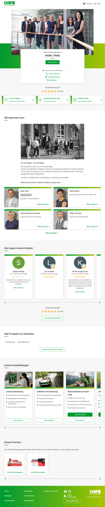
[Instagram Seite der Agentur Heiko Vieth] (69, 491)
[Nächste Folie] (100, 302)
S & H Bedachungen (38, 472)
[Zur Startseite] (92, 492)
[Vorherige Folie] (5, 302)
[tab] (10, 342)
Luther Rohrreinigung (15, 472)
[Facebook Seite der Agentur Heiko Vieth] (65, 491)
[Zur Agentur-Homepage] (9, 3)
